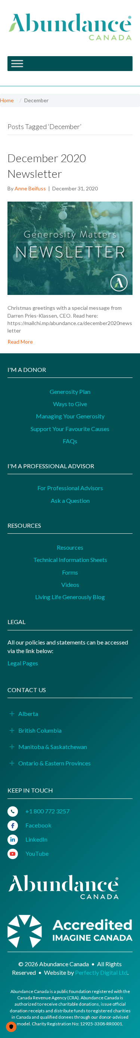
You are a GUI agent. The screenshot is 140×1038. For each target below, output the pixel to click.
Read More (20, 341)
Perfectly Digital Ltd (101, 972)
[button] (12, 714)
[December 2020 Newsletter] (70, 247)
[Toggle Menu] (17, 63)
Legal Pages (22, 662)
